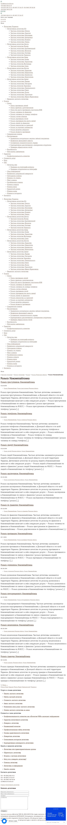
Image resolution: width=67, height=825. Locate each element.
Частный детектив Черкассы (20, 55)
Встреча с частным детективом (15, 756)
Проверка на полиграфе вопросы (22, 167)
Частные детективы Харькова (21, 70)
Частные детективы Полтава (20, 53)
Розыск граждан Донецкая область (13, 662)
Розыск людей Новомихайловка (14, 445)
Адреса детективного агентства (10, 785)
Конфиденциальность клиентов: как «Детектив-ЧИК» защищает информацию (31, 716)
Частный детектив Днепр (19, 46)
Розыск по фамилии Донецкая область (27, 511)
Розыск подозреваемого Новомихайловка (19, 593)
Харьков (10, 687)
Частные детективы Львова (20, 81)
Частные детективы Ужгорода (21, 84)
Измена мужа (12, 191)
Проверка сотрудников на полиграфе (23, 169)
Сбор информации (13, 171)
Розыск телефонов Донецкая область (27, 420)
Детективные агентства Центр (18, 44)
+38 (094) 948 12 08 (6, 9)
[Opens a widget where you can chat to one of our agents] (55, 815)
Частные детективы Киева (19, 59)
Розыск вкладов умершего (19, 130)
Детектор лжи (12, 165)
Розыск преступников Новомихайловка (18, 382)
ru (1, 19)
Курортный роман (13, 189)
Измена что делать (14, 178)
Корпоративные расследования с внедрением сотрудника (30, 145)
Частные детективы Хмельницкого (22, 88)
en (3, 19)
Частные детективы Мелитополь (21, 77)
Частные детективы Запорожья (21, 37)
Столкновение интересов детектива (16, 739)
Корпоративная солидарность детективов (18, 743)
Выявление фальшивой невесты (21, 141)
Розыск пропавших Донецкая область (27, 540)
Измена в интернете (14, 193)
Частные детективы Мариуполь (21, 73)
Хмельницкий (26, 687)
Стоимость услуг (10, 158)
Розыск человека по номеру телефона (23, 114)
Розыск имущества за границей (21, 125)
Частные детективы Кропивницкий (22, 48)
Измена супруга (13, 184)
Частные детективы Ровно (19, 90)
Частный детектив (6, 375)
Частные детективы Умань (19, 42)
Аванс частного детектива (13, 703)
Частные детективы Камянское (21, 75)
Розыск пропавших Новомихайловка (16, 533)
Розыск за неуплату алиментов (21, 127)
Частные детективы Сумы (19, 66)
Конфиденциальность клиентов (18, 156)
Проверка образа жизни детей (21, 147)
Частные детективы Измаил (20, 40)
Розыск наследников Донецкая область (14, 480)
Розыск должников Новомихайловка (16, 565)
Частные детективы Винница (20, 51)
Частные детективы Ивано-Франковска (24, 97)
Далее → (5, 685)
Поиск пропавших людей (19, 105)
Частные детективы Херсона (20, 33)
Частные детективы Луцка (19, 92)
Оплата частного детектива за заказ (17, 710)
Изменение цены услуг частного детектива (19, 707)
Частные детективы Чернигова (21, 62)
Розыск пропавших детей (19, 119)
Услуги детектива (19, 375)
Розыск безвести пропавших (20, 132)
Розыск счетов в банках (18, 116)
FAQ (5, 162)
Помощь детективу (10, 762)
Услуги (6, 101)
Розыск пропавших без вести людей (23, 121)
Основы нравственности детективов (16, 733)
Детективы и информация (13, 766)
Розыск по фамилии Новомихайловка (17, 505)
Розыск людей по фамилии (20, 123)
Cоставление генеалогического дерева (24, 143)
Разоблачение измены (15, 182)
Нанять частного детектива (13, 693)
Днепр (16, 687)
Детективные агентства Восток (18, 68)
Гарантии (7, 154)
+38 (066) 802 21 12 (6, 5)
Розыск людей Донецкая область (12, 451)
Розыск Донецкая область (39, 375)
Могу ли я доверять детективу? (15, 759)
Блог (5, 160)
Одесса (3, 687)
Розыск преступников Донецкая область (27, 388)
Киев (6, 687)
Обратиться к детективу (12, 753)
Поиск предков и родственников (21, 108)
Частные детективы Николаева (21, 35)
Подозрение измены (14, 176)
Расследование (12, 136)
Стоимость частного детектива (15, 700)
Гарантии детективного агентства (16, 720)
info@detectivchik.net (7, 3)
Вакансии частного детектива (17, 99)
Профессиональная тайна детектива (17, 730)
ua (5, 19)
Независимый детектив (12, 726)
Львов (19, 687)
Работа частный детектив (13, 697)
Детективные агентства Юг (16, 29)
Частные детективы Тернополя (21, 94)
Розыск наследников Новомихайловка (17, 473)
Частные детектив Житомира (20, 64)
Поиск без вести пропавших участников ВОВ (26, 110)
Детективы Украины (11, 26)
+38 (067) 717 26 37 (17, 7)
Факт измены (12, 180)
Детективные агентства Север (17, 57)
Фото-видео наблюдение (15, 152)
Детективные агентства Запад (17, 79)
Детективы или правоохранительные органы (20, 749)
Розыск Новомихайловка (10, 388)
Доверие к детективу (11, 723)
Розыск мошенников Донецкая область (14, 631)
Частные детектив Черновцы (20, 86)
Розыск (28, 375)
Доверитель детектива (12, 736)
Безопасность (12, 149)
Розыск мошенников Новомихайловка (17, 625)
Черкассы (33, 687)
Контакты (7, 195)
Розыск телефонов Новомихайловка (16, 413)
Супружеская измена (14, 134)
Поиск (9, 103)
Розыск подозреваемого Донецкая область (28, 600)
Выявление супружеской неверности (20, 174)
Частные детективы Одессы (20, 31)
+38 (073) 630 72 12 (6, 7)
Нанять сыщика (9, 769)
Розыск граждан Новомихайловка (15, 656)
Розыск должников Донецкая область (13, 571)
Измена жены (12, 187)
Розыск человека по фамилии (20, 112)
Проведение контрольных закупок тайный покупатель (29, 138)
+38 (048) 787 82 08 (29, 7)
